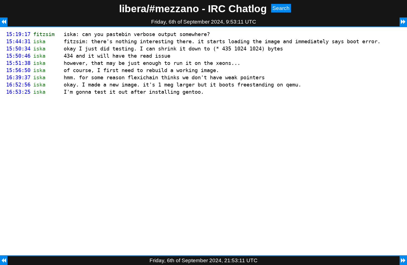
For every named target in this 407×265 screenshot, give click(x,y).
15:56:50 (18, 70)
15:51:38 (18, 63)
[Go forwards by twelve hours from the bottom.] (403, 260)
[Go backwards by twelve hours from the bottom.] (3, 260)
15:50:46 (18, 56)
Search (281, 8)
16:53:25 (18, 92)
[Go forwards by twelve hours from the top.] (403, 21)
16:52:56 (18, 85)
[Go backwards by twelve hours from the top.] (3, 21)
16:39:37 (18, 77)
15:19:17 (18, 34)
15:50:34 (18, 49)
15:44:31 (18, 41)
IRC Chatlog (237, 8)
